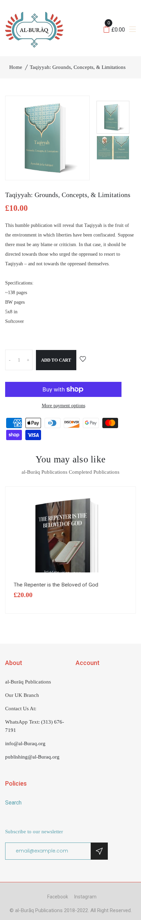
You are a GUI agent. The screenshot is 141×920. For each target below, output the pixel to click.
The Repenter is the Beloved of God (56, 585)
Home (15, 67)
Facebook (57, 896)
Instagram (85, 896)
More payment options (63, 405)
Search (13, 802)
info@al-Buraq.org (25, 743)
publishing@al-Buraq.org (32, 757)
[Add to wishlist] (83, 359)
